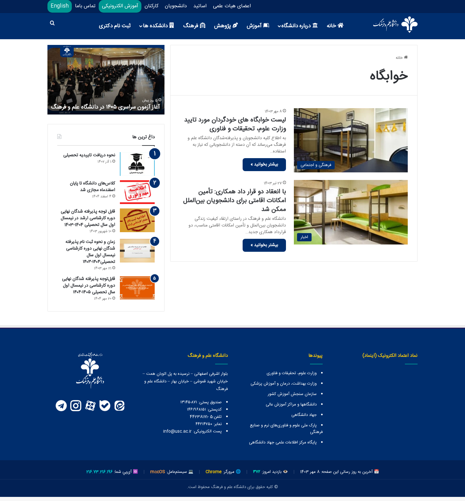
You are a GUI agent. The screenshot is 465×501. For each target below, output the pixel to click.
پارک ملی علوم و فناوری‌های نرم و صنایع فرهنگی (286, 429)
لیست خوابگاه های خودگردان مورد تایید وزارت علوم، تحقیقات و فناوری (235, 124)
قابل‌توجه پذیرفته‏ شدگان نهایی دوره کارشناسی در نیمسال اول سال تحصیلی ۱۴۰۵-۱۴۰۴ (88, 285)
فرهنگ (191, 26)
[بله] (104, 405)
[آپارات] (90, 405)
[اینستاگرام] (75, 405)
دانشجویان (176, 6)
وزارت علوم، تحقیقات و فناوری (292, 373)
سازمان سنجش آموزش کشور (292, 394)
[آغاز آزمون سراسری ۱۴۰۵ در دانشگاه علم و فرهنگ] (105, 79)
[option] (105, 79)
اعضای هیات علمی (232, 6)
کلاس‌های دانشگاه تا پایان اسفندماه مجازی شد (92, 187)
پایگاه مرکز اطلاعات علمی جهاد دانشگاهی (283, 442)
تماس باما (85, 6)
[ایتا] (119, 405)
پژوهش (223, 26)
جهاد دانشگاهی (304, 414)
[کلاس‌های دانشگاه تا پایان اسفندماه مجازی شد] (137, 192)
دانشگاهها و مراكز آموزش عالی (291, 404)
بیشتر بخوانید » (264, 164)
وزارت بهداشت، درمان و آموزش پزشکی (284, 383)
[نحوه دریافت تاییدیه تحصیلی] (137, 164)
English (60, 6)
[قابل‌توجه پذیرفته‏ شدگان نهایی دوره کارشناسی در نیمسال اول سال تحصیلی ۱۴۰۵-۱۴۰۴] (137, 288)
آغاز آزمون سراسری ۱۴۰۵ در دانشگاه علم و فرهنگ (106, 107)
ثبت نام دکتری (115, 26)
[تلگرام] (61, 405)
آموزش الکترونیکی (120, 6)
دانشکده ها (156, 26)
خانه (332, 26)
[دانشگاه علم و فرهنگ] (395, 24)
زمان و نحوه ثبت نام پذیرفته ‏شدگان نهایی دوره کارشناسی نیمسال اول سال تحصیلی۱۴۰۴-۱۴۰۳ (90, 252)
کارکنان (151, 6)
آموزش (255, 26)
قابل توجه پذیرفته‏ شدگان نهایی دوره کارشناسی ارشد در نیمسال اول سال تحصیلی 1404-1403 (88, 218)
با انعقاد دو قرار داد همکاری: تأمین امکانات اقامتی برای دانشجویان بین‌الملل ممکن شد (234, 201)
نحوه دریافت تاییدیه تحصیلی (89, 155)
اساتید (200, 6)
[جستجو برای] (52, 24)
